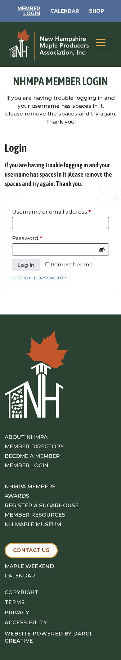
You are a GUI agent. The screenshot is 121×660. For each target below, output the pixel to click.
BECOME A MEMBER (32, 456)
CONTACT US (31, 550)
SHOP (96, 11)
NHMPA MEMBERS (30, 486)
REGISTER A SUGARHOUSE (41, 505)
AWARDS (17, 496)
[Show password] (101, 249)
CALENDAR (64, 11)
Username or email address (51, 212)
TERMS (15, 602)
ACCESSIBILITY (26, 623)
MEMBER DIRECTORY (34, 446)
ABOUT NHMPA (26, 437)
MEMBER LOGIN (26, 465)
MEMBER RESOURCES (35, 515)
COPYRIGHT (21, 592)
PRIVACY (17, 613)
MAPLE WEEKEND (29, 566)
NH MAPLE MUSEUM (33, 524)
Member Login (28, 11)
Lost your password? (38, 277)
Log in (26, 265)
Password (27, 238)
